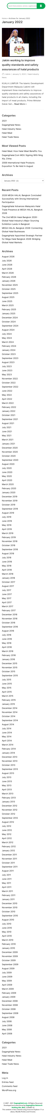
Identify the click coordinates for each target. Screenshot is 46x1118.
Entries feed (8, 1082)
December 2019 (9, 496)
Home (4, 18)
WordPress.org (9, 1090)
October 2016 (8, 622)
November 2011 (9, 858)
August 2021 (8, 423)
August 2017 (8, 586)
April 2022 (7, 399)
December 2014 (9, 708)
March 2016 (7, 651)
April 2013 (7, 789)
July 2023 (7, 366)
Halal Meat (7, 133)
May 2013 (6, 785)
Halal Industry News (11, 129)
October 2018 (8, 545)
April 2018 (7, 569)
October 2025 (9, 289)
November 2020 (10, 452)
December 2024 (10, 317)
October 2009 (9, 960)
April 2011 (6, 887)
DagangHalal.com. (21, 1103)
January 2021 (8, 443)
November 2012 (9, 809)
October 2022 (9, 382)
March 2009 (8, 989)
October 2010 (8, 911)
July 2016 (6, 635)
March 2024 (8, 342)
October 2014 (8, 716)
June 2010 (7, 928)
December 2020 (10, 447)
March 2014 (7, 744)
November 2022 (10, 378)
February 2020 (9, 488)
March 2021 (7, 439)
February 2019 (9, 537)
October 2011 (8, 862)
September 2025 (10, 293)
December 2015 (9, 663)
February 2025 (9, 309)
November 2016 (9, 618)
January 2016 (8, 659)
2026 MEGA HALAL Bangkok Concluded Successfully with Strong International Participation (21, 198)
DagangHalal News (11, 125)
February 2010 (9, 944)
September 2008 (10, 1013)
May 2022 (7, 395)
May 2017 (6, 598)
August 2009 (8, 968)
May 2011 (6, 883)
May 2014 (6, 736)
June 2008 (7, 1025)
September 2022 (10, 386)
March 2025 (8, 305)
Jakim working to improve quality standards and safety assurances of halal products (20, 65)
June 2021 (7, 431)
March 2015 (7, 696)
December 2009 (10, 952)
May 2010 (6, 931)
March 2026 (8, 273)
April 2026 (7, 268)
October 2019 (8, 504)
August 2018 (8, 553)
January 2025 (8, 313)
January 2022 (8, 411)
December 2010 (9, 903)
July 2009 (7, 972)
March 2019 (7, 533)
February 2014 (9, 748)
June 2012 (7, 830)
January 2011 (8, 899)
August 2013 (8, 773)
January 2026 (8, 281)
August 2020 (8, 464)
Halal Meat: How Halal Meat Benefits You (22, 151)
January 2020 (8, 492)
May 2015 (6, 687)
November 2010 (9, 907)
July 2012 (6, 826)
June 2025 (7, 301)
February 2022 (9, 407)
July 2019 (6, 517)
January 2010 (8, 948)
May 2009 (7, 980)
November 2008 (10, 1005)
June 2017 (7, 594)
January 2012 (8, 850)
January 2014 (8, 753)
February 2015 (9, 700)
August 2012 (8, 822)
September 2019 (10, 508)
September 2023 (10, 358)
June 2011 (7, 879)
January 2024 (8, 350)
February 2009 (9, 993)
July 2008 (7, 1021)
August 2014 (8, 724)
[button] (3, 5)
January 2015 (8, 704)
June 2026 (7, 264)
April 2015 (7, 692)
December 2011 (9, 854)
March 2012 (7, 842)
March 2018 (7, 574)
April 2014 (7, 740)
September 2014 (10, 720)
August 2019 (8, 513)
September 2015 (10, 675)
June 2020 (7, 472)
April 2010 (7, 936)
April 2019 (7, 529)
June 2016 (7, 639)
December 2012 (9, 805)
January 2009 (8, 997)
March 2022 (8, 403)
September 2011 (10, 866)
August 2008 (8, 1017)
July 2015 (6, 679)
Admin (7, 74)
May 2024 (7, 338)
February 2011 (8, 895)
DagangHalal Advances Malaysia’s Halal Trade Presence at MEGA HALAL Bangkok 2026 (22, 209)
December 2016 (9, 614)
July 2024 (7, 334)
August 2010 (8, 919)
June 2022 (7, 391)
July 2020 (7, 468)
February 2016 (9, 655)
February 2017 (9, 610)
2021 (4, 120)
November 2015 (9, 667)
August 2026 (8, 256)
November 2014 (9, 712)
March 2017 (7, 606)
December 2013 (9, 757)
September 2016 (10, 626)
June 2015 (7, 683)
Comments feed (9, 1086)
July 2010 (6, 923)
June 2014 (7, 732)
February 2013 (9, 797)
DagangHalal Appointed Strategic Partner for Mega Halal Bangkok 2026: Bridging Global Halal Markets (22, 239)
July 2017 (6, 590)
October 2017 (8, 582)
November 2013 (9, 761)
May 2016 (6, 643)
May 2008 (7, 1029)
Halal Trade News (10, 137)
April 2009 (7, 984)
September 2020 (10, 460)
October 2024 (9, 321)
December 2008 (10, 1001)
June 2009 (7, 976)
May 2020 (7, 476)
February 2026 (9, 277)
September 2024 (10, 325)
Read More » (20, 104)
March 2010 (7, 940)
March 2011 (7, 891)
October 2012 (8, 814)
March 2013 (7, 793)
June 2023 (7, 370)
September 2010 (10, 915)
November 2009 (10, 956)
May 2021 (6, 435)
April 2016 (7, 647)
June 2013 (7, 781)
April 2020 (7, 480)
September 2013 (10, 769)
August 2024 (8, 330)
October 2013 (8, 765)
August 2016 (8, 631)
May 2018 (6, 565)
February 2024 (9, 346)
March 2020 (8, 484)
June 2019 (7, 521)
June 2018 (7, 561)
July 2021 (6, 427)
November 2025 (10, 285)
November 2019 (9, 500)
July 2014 (6, 728)
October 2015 (8, 671)
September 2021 (10, 419)
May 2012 (6, 834)
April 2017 (7, 602)
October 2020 (9, 456)
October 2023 (9, 354)
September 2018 (10, 549)
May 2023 (7, 374)
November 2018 (9, 541)
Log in (5, 1078)
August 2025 (8, 297)
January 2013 (8, 801)
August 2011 (8, 870)
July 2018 (6, 557)
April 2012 (7, 838)
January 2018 (8, 578)
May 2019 (6, 525)
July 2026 (7, 260)
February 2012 (9, 846)
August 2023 (8, 362)
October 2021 (8, 415)
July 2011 (6, 875)
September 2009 (10, 964)
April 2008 (7, 1033)
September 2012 (10, 818)
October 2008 (9, 1009)
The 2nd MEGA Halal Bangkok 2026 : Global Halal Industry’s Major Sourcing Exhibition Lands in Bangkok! (20, 220)
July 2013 (6, 777)
